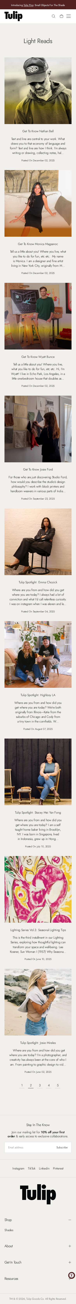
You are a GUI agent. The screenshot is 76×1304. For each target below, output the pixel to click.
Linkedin (44, 1168)
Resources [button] (11, 1278)
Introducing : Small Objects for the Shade (38, 5)
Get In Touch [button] (12, 1262)
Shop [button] (7, 1219)
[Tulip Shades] (38, 1194)
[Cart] (61, 16)
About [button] (8, 1246)
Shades (8, 1230)
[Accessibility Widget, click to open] (71, 1275)
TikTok (31, 1168)
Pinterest (58, 1168)
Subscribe (62, 1147)
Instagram (18, 1168)
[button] (68, 16)
